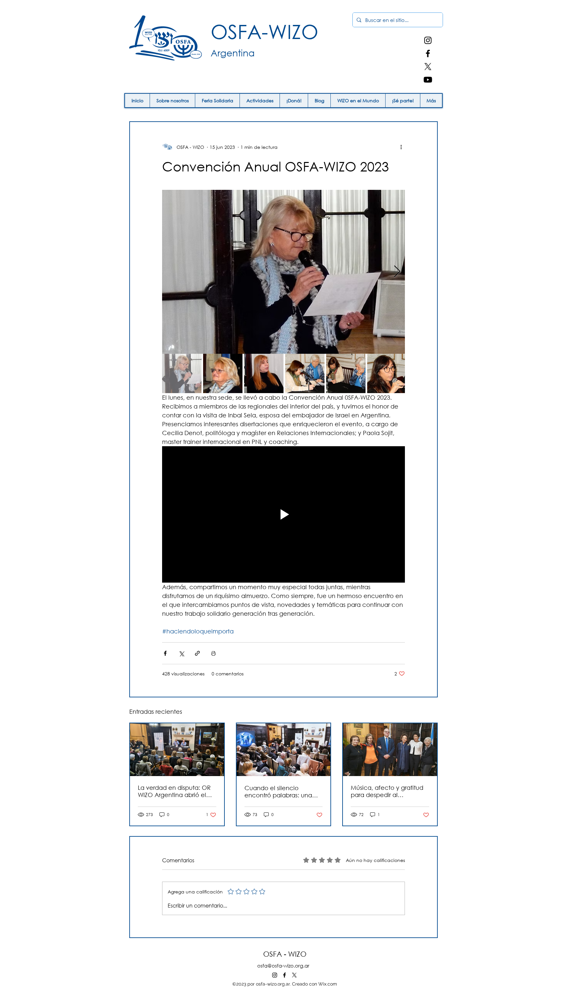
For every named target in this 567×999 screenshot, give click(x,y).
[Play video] (283, 514)
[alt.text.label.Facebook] (428, 53)
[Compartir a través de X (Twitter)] (181, 653)
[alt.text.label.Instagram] (428, 40)
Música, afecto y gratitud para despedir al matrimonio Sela (387, 791)
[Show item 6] (387, 373)
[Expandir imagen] (283, 272)
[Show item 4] (305, 373)
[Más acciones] (401, 147)
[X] (428, 66)
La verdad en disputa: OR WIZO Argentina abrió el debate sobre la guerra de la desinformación (176, 791)
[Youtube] (428, 80)
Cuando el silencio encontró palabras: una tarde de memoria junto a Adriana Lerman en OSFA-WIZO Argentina (281, 791)
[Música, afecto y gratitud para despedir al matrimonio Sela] (390, 749)
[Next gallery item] (397, 272)
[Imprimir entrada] (213, 653)
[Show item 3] (264, 373)
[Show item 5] (346, 373)
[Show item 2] (222, 373)
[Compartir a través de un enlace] (197, 653)
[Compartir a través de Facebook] (165, 653)
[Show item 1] (181, 373)
